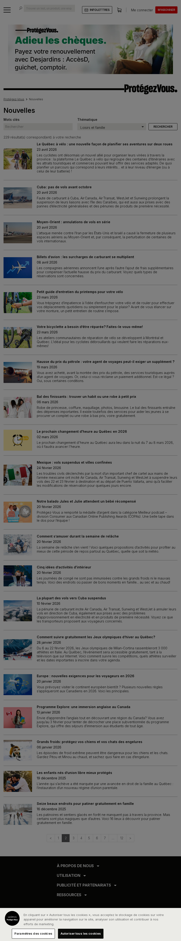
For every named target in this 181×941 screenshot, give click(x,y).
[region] (90, 924)
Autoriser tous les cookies (81, 933)
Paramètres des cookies (33, 933)
